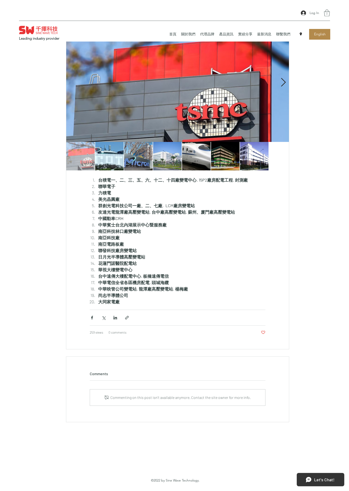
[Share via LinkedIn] (115, 317)
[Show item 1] (80, 156)
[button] (327, 12)
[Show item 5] (196, 156)
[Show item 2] (109, 156)
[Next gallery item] (283, 82)
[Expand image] (177, 82)
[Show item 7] (254, 156)
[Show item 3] (138, 156)
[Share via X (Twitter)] (103, 317)
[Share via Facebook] (92, 317)
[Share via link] (127, 317)
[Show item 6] (225, 156)
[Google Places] (300, 34)
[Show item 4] (167, 156)
